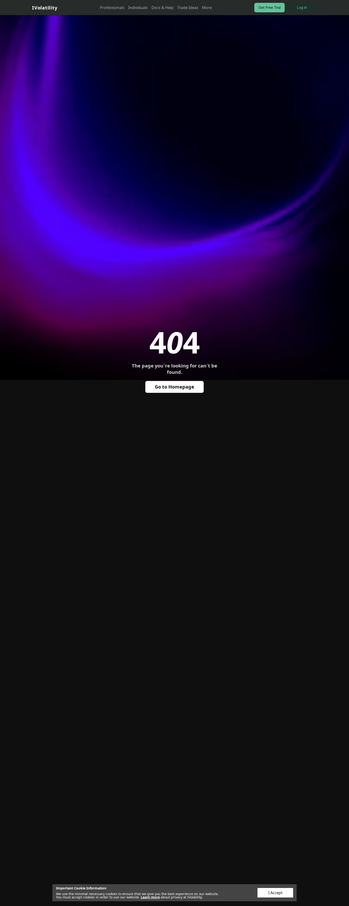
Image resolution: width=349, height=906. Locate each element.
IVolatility (44, 8)
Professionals (112, 7)
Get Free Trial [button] (270, 7)
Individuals (138, 7)
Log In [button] (302, 7)
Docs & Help (162, 7)
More (207, 7)
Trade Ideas (187, 7)
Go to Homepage (174, 387)
